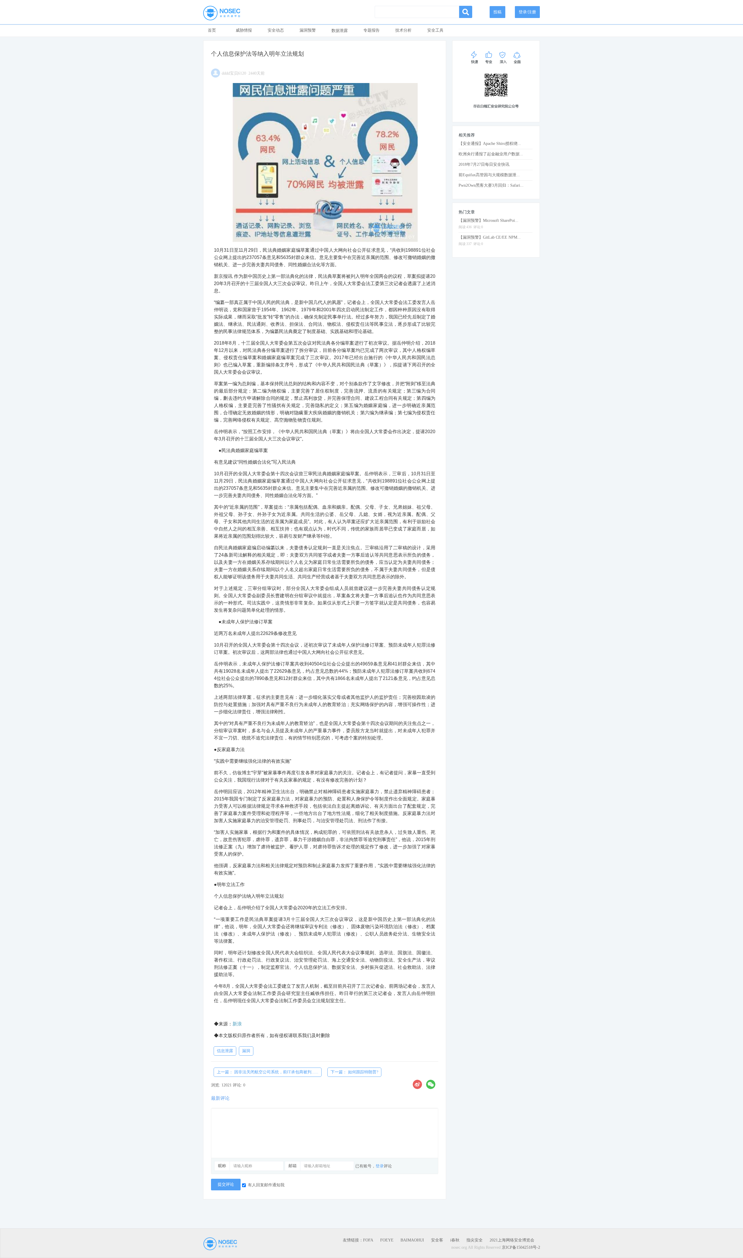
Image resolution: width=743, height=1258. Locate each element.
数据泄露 (339, 30)
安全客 (437, 1240)
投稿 (497, 12)
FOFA (368, 1240)
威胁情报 (244, 30)
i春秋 (454, 1240)
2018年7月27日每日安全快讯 (484, 164)
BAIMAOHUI (412, 1240)
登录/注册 (527, 12)
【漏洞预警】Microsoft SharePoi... (488, 220)
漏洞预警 (308, 30)
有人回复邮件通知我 (266, 1185)
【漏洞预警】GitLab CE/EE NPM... (490, 237)
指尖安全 (474, 1240)
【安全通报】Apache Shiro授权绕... (490, 143)
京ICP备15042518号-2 (521, 1247)
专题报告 (371, 30)
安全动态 (276, 30)
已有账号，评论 (373, 1166)
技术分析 (403, 30)
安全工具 (435, 30)
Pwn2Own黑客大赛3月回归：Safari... (491, 185)
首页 (212, 30)
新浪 (237, 1023)
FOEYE (387, 1240)
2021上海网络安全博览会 (512, 1240)
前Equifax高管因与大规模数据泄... (489, 175)
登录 (380, 1166)
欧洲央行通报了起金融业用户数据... (491, 154)
